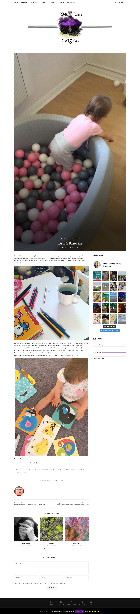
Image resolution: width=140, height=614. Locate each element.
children (28, 469)
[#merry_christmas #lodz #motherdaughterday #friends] (122, 308)
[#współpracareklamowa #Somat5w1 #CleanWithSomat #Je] (113, 286)
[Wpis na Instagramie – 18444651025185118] (113, 276)
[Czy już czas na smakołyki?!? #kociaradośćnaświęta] (122, 297)
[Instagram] (117, 3)
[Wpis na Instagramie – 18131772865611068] (122, 276)
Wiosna (51, 543)
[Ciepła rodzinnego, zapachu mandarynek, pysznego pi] (97, 308)
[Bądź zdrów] (26, 529)
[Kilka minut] (77, 529)
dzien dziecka (70, 469)
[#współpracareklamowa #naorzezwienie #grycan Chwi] (105, 276)
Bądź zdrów (26, 543)
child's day (19, 469)
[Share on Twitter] (60, 480)
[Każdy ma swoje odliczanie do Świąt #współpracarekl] (113, 308)
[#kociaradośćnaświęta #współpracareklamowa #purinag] (105, 308)
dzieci (53, 469)
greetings (81, 469)
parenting (34, 3)
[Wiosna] (51, 529)
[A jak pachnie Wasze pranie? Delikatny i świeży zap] (113, 319)
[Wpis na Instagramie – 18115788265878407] (105, 286)
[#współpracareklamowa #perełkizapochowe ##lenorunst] (105, 319)
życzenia (25, 473)
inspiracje (23, 3)
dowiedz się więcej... (92, 611)
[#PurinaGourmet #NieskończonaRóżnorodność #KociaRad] (97, 319)
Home (16, 3)
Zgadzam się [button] (79, 611)
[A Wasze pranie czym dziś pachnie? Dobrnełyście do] (122, 286)
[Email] (122, 3)
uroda (53, 3)
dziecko (60, 469)
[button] (16, 533)
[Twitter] (115, 3)
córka (36, 469)
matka (17, 473)
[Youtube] (119, 3)
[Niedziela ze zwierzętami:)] (105, 297)
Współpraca (71, 3)
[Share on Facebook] (58, 480)
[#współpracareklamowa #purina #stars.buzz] (97, 276)
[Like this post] (56, 480)
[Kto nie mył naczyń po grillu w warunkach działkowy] (97, 297)
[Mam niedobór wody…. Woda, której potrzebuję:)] (113, 297)
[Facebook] (113, 3)
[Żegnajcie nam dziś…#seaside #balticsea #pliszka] (122, 319)
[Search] (125, 3)
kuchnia (44, 3)
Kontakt (61, 3)
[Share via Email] (62, 480)
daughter (45, 469)
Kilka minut (76, 543)
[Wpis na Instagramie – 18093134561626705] (97, 286)
